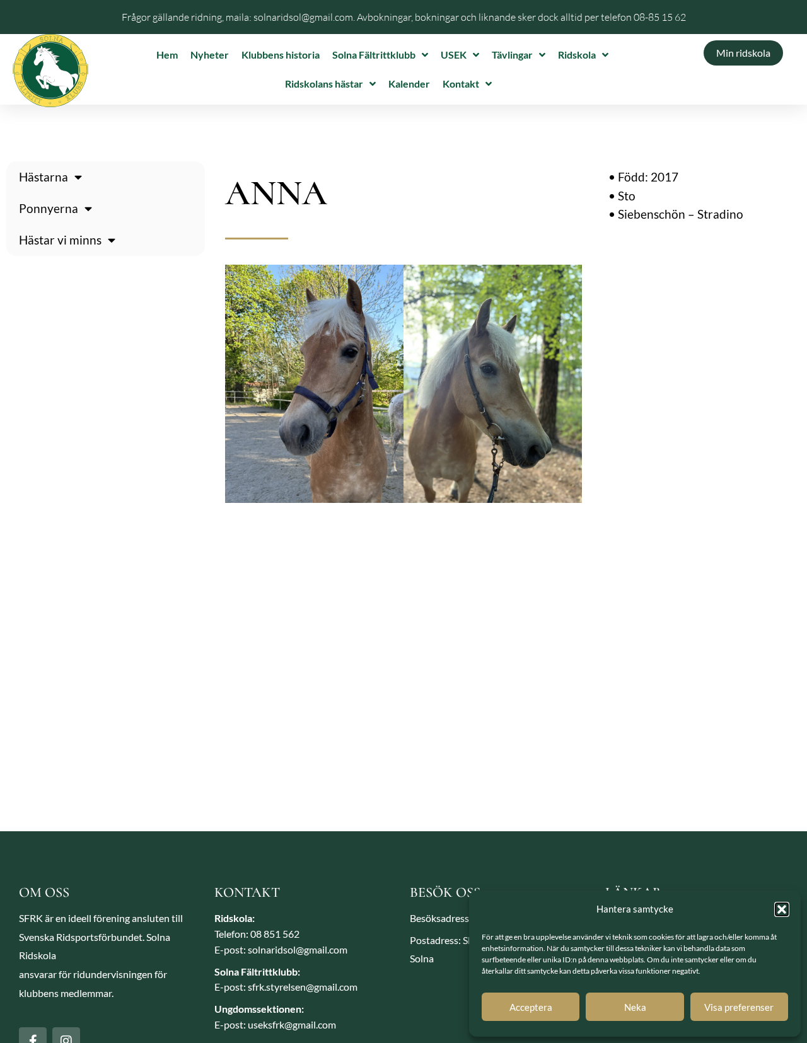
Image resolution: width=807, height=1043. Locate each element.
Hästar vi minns (60, 240)
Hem (167, 55)
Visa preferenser (739, 1007)
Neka (635, 1007)
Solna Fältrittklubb (373, 55)
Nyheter (209, 55)
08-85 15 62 (660, 17)
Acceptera (530, 1007)
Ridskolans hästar (324, 83)
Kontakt (461, 83)
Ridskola (577, 55)
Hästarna (43, 177)
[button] (781, 909)
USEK (454, 55)
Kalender (409, 83)
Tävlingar (512, 55)
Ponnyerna (48, 208)
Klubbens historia (280, 55)
